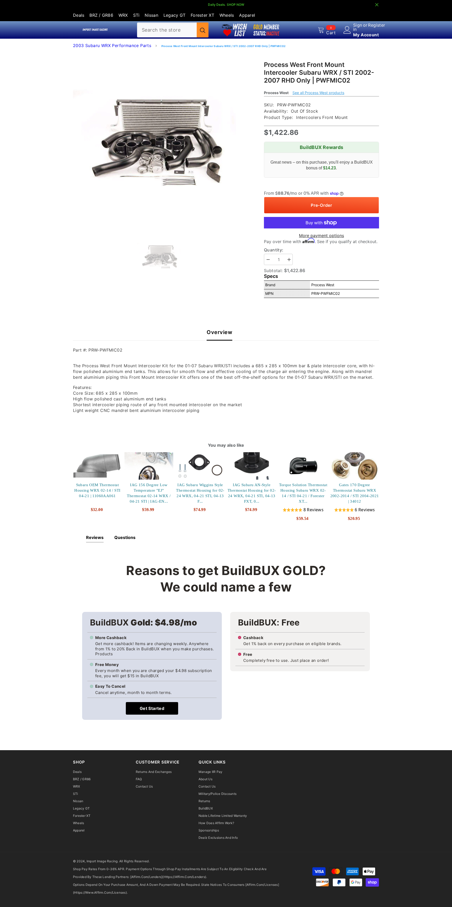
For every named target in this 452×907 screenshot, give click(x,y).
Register (376, 25)
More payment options (321, 235)
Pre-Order (321, 205)
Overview (219, 332)
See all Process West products (318, 92)
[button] (303, 510)
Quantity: (274, 249)
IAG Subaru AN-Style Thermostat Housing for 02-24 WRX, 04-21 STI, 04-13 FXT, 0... (252, 493)
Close (377, 5)
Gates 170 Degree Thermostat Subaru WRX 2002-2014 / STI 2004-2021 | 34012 (354, 493)
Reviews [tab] (95, 537)
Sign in (357, 27)
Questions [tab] (124, 537)
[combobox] (167, 29)
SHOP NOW (235, 5)
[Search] (172, 29)
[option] (160, 139)
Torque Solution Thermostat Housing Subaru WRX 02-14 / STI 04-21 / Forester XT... (303, 493)
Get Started (152, 708)
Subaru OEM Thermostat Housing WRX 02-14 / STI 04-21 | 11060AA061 (97, 490)
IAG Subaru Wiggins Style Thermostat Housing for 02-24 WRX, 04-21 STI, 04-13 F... (200, 493)
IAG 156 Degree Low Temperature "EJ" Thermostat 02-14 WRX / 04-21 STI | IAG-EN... (149, 493)
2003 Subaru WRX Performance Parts (112, 45)
